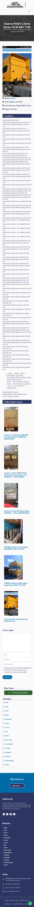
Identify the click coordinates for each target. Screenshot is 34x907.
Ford (6, 711)
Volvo (7, 765)
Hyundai (8, 719)
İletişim (27, 904)
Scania (15, 29)
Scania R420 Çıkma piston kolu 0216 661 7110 (16, 620)
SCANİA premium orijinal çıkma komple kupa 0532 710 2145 (15, 584)
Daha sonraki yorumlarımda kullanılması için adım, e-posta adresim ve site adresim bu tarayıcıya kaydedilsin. (17, 670)
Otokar (7, 748)
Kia (6, 731)
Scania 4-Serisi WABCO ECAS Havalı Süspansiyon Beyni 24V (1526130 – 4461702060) (15, 475)
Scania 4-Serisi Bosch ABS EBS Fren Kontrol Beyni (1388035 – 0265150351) (16, 437)
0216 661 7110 (16, 884)
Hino (7, 715)
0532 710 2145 (16, 887)
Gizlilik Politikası (18, 904)
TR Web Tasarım (24, 900)
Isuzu (7, 723)
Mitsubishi (9, 744)
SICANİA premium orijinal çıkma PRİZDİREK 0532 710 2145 (16, 548)
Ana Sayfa (8, 29)
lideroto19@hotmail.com (12, 891)
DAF (6, 707)
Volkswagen (9, 761)
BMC (7, 702)
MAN (7, 736)
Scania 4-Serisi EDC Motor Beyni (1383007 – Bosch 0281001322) (16, 512)
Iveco (7, 727)
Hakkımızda (8, 904)
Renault (8, 752)
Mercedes (8, 740)
